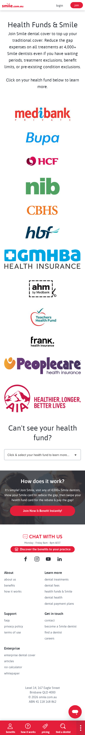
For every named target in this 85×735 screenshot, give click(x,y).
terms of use (12, 632)
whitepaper (12, 673)
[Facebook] (25, 559)
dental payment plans (59, 603)
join (76, 5)
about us (10, 579)
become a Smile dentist (61, 626)
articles (9, 661)
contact (50, 620)
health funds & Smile (58, 591)
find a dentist (53, 632)
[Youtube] (48, 559)
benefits (9, 585)
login (59, 5)
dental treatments (56, 579)
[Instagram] (37, 559)
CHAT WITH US (45, 537)
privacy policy (13, 626)
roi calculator (13, 667)
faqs (7, 620)
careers (49, 638)
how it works (12, 591)
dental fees (52, 585)
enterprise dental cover (19, 655)
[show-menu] (80, 728)
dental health (53, 597)
